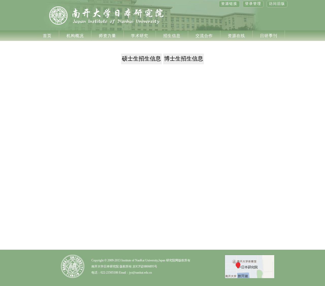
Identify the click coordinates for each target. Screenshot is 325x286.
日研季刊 (268, 36)
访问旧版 (277, 4)
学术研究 (139, 36)
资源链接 (229, 4)
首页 (47, 36)
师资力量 (107, 36)
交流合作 (204, 36)
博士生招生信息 (183, 58)
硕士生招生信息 (141, 58)
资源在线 (236, 36)
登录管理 (253, 4)
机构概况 (75, 36)
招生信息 (172, 36)
